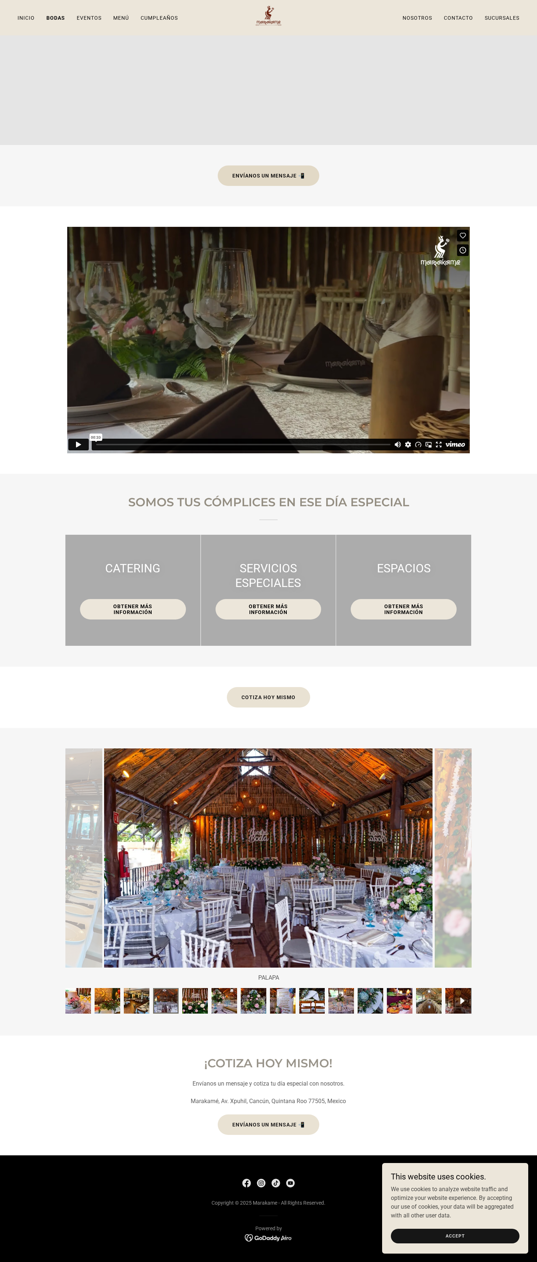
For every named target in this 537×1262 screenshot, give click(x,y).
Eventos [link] (89, 18)
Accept (455, 1235)
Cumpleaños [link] (159, 18)
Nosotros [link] (417, 18)
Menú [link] (121, 18)
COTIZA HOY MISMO (268, 697)
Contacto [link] (458, 18)
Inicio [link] (26, 18)
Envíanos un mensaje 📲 (268, 176)
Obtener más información (132, 609)
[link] (268, 17)
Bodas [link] (55, 18)
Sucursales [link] (502, 18)
